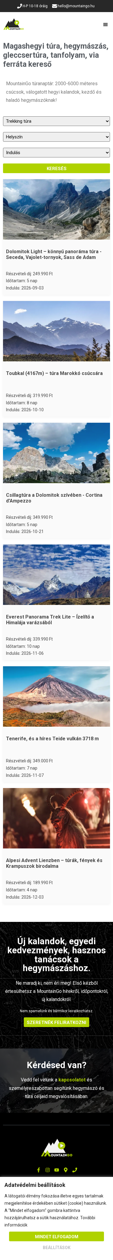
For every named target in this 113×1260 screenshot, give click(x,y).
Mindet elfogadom (56, 1236)
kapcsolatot (72, 1080)
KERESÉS (57, 168)
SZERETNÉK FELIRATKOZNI (56, 1022)
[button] (105, 24)
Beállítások (57, 1247)
